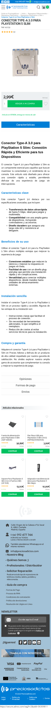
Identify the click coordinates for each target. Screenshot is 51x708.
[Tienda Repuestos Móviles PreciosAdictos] (18, 7)
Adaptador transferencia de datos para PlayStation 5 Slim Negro (38, 481)
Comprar (12, 451)
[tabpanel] (25, 62)
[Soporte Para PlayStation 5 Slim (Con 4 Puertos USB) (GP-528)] (12, 468)
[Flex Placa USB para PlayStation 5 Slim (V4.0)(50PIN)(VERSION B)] (38, 424)
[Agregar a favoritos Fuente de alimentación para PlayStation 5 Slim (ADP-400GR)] (23, 416)
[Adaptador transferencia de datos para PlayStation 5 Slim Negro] (38, 468)
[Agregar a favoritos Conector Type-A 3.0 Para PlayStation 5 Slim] (46, 104)
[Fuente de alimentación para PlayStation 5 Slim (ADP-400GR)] (12, 424)
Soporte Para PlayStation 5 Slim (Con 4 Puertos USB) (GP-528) (12, 481)
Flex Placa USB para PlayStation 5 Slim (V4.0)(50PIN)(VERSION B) (37, 437)
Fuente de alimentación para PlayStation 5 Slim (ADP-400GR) (10, 437)
